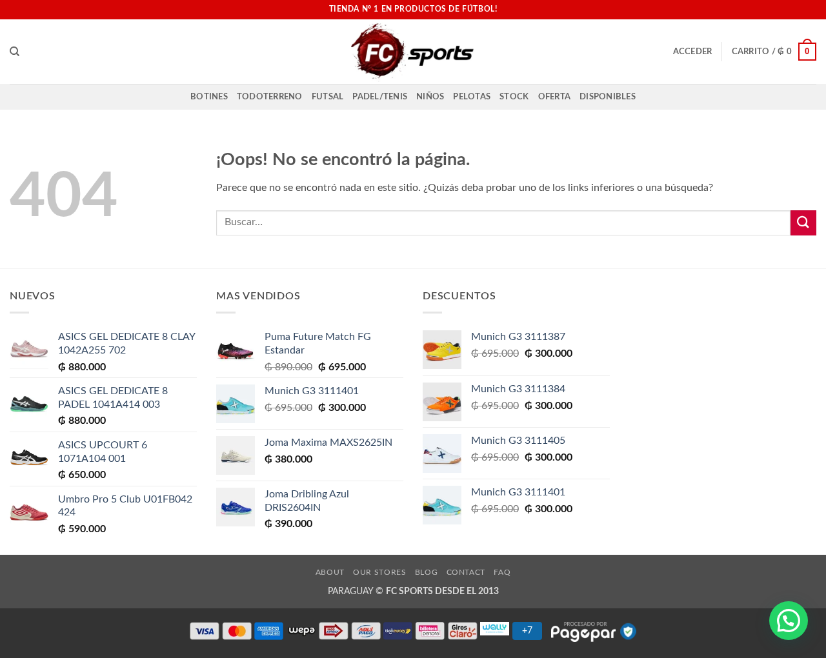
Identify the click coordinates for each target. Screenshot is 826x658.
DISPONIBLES (607, 97)
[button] (692, 52)
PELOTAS (471, 97)
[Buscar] (14, 51)
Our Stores (379, 572)
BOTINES (209, 97)
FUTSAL (328, 97)
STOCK (514, 97)
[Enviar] (803, 222)
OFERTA (554, 97)
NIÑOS (430, 97)
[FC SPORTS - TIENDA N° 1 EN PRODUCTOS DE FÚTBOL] (413, 51)
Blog (426, 572)
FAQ (502, 572)
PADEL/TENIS (379, 97)
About (330, 572)
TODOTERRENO (270, 97)
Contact (466, 572)
